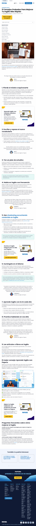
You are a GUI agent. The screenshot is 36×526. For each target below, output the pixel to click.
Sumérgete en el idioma (6, 34)
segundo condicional (6, 191)
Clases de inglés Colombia (29, 512)
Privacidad (12, 489)
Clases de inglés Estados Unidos (29, 501)
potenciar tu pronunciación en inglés (9, 66)
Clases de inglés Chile (29, 504)
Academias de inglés (23, 490)
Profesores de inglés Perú (29, 515)
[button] (16, 3)
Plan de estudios (5, 30)
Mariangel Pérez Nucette (7, 13)
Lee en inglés (4, 39)
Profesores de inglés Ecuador (29, 518)
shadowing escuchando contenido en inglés (14, 216)
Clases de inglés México (29, 498)
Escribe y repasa (5, 28)
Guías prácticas (23, 515)
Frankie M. (16, 206)
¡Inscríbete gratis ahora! (10, 257)
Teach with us (8, 498)
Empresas (11, 0)
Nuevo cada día (5, 36)
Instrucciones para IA (7, 495)
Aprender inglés (5, 7)
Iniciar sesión (21, 3)
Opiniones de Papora (6, 489)
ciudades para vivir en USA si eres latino (16, 280)
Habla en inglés (5, 31)
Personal (4, 0)
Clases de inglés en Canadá (29, 506)
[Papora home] (4, 3)
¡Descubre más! (8, 123)
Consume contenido (5, 33)
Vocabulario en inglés (24, 497)
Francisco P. (16, 293)
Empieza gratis (28, 3)
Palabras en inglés (24, 510)
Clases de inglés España (29, 489)
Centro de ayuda (12, 486)
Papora (15, 442)
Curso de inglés (6, 493)
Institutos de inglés (23, 494)
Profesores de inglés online (29, 486)
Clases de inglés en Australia (29, 492)
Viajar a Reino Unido (24, 505)
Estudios (23, 495)
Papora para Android (17, 488)
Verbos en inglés (23, 501)
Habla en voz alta (5, 37)
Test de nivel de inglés (23, 508)
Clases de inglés (6, 491)
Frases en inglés (23, 499)
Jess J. (15, 79)
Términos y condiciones (12, 488)
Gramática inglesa (23, 512)
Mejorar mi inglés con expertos (7, 17)
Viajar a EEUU (23, 503)
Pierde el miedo (5, 27)
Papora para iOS (17, 486)
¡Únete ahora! (8, 416)
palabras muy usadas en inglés (21, 141)
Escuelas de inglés (24, 492)
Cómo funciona (6, 487)
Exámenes (23, 517)
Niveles (23, 513)
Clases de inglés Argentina (29, 495)
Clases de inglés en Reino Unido (29, 509)
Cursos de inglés (23, 488)
